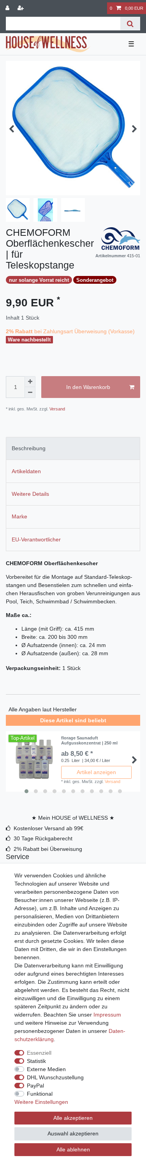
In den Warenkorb (88, 387)
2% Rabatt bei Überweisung (48, 849)
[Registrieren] (21, 8)
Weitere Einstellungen (41, 1102)
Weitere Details (30, 494)
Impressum (107, 1014)
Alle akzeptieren (73, 1118)
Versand (56, 409)
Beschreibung (29, 448)
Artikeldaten (26, 471)
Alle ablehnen (73, 1149)
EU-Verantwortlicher (36, 539)
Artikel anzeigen (96, 772)
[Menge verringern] (30, 392)
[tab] (73, 448)
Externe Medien (46, 1069)
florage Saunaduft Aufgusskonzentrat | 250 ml (89, 740)
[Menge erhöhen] (30, 381)
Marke (19, 516)
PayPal (35, 1085)
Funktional (40, 1094)
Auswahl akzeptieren (73, 1133)
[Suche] (130, 23)
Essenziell (39, 1053)
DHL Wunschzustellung (55, 1077)
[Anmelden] (8, 8)
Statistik (36, 1061)
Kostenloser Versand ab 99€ (48, 828)
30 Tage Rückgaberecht (43, 838)
